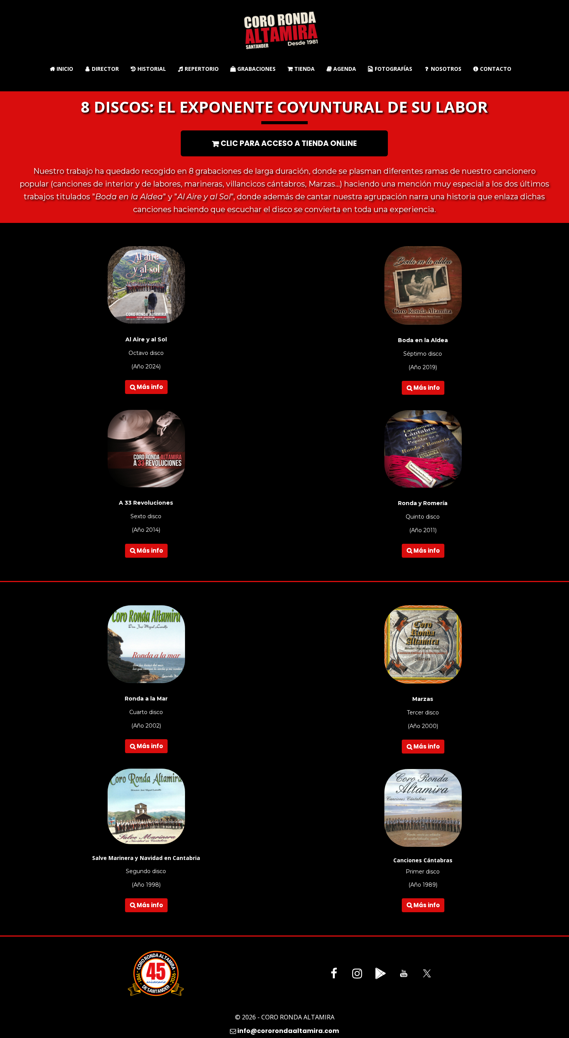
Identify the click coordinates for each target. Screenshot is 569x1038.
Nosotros (443, 68)
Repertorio (198, 68)
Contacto (492, 68)
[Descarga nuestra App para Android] (380, 973)
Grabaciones (253, 68)
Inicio (61, 68)
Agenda (341, 68)
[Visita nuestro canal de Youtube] (404, 973)
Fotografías (390, 68)
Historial (148, 68)
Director (102, 68)
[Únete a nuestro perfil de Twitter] (427, 973)
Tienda (301, 68)
